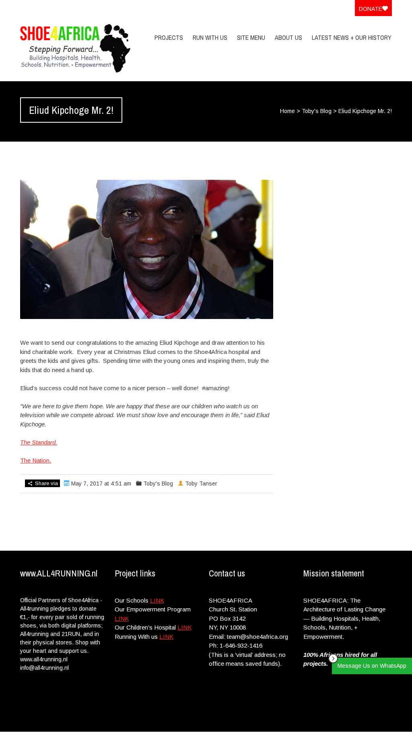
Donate (370, 9)
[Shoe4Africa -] (75, 48)
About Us (288, 37)
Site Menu (251, 37)
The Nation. (35, 460)
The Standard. (38, 442)
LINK (157, 600)
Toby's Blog (317, 111)
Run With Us (210, 37)
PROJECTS (168, 37)
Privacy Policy (340, 740)
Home (287, 111)
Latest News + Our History (351, 37)
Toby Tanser (201, 483)
